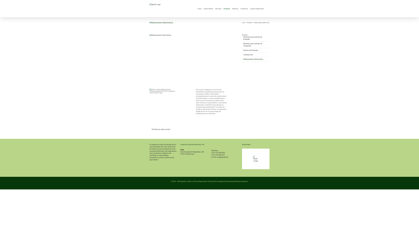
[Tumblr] (220, 129)
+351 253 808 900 (218, 153)
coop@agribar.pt (222, 157)
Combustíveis (248, 55)
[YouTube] (211, 186)
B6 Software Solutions (240, 181)
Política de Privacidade (215, 181)
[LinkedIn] (216, 129)
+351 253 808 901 (218, 155)
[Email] (229, 129)
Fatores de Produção (250, 50)
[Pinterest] (225, 129)
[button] (266, 8)
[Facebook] (207, 129)
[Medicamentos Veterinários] (191, 57)
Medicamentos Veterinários (253, 59)
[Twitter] (212, 129)
